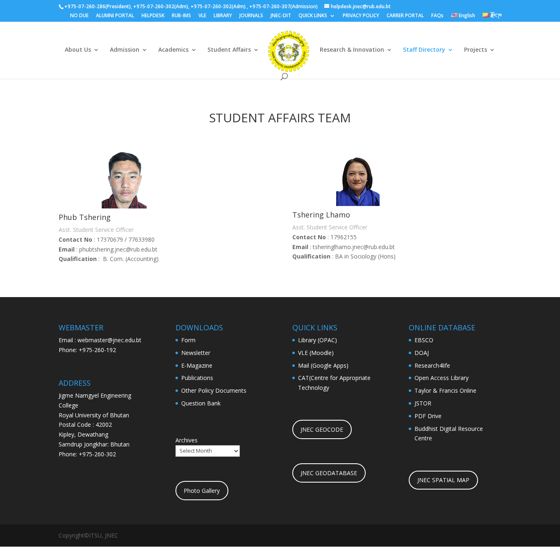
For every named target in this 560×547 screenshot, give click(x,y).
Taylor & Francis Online (445, 390)
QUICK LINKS (312, 16)
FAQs (437, 16)
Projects (475, 50)
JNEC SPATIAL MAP (443, 480)
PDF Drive (428, 416)
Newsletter (195, 353)
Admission (124, 50)
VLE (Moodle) (316, 353)
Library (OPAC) (317, 340)
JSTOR (422, 403)
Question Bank (201, 403)
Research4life (432, 365)
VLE (202, 16)
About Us (78, 50)
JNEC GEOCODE (321, 429)
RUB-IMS (181, 16)
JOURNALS (251, 16)
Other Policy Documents (213, 390)
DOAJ (421, 353)
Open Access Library (441, 378)
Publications (197, 378)
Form (188, 340)
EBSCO (423, 340)
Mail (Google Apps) (323, 365)
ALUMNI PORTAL (115, 16)
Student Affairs (229, 50)
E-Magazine (196, 365)
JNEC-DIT (281, 16)
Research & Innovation (352, 50)
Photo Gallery (202, 490)
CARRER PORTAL (405, 16)
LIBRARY (223, 16)
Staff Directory (424, 50)
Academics (173, 50)
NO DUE (79, 16)
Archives (186, 440)
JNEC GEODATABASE (328, 473)
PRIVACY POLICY (361, 16)
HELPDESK (152, 16)
